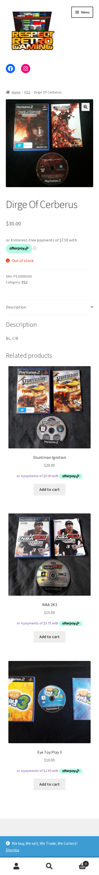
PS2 (27, 92)
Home (16, 92)
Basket (76, 862)
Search (49, 866)
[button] (85, 107)
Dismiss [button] (12, 849)
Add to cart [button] (49, 489)
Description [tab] (16, 307)
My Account (16, 866)
